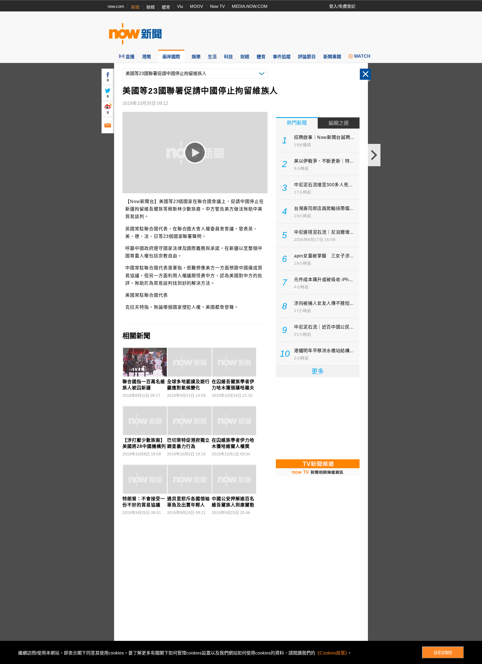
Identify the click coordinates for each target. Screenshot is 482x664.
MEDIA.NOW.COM (249, 6)
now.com (116, 6)
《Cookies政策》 (331, 653)
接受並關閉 (443, 653)
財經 (150, 7)
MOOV (196, 6)
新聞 (135, 7)
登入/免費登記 (342, 6)
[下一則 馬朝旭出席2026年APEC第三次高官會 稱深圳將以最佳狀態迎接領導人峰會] (374, 155)
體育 (166, 7)
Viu (180, 6)
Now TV (217, 6)
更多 (318, 371)
